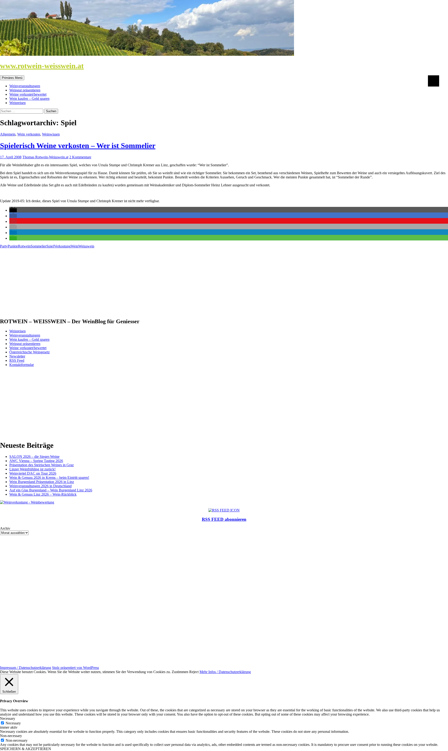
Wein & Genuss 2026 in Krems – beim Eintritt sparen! (49, 478)
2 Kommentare (80, 157)
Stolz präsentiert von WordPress (75, 668)
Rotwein (24, 246)
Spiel (50, 246)
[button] (13, 210)
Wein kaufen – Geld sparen (29, 99)
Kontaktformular (21, 365)
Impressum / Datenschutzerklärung (25, 668)
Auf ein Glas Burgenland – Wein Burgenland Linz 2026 (50, 490)
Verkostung (62, 246)
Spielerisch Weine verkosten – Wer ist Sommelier (77, 145)
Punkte (13, 246)
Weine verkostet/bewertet (27, 94)
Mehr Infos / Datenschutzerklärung (225, 672)
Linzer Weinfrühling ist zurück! (32, 469)
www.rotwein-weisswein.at (42, 66)
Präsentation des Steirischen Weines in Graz (41, 465)
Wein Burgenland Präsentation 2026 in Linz (41, 482)
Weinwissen (51, 134)
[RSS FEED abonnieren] (224, 510)
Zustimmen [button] (180, 672)
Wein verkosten (28, 134)
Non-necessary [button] (11, 736)
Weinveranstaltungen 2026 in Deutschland (40, 486)
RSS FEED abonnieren (224, 519)
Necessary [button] (7, 718)
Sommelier (38, 246)
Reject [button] (194, 672)
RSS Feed (16, 360)
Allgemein (7, 134)
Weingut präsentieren (24, 90)
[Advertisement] (140, 281)
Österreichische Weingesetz (29, 352)
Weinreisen (17, 103)
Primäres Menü (12, 78)
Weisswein (86, 246)
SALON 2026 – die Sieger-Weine (34, 457)
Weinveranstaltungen (24, 86)
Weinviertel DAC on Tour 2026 (32, 473)
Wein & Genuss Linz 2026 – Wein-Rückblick (43, 494)
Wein (74, 246)
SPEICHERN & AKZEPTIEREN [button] (25, 749)
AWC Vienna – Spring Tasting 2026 (36, 461)
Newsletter (17, 356)
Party (4, 246)
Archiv (5, 528)
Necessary (13, 723)
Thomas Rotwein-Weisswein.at (45, 157)
